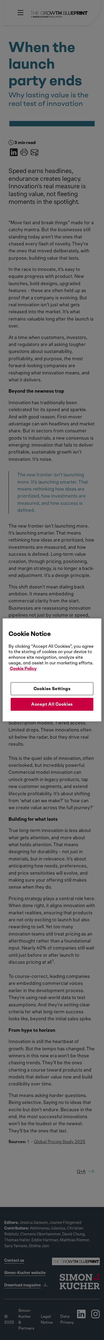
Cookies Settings (52, 688)
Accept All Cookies (52, 704)
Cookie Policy (23, 668)
